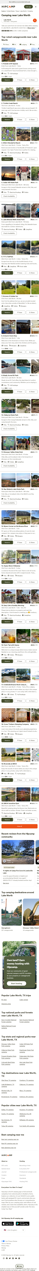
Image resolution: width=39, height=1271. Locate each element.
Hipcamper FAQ (6, 1181)
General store (5, 1169)
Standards (23, 1178)
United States (11, 11)
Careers (3, 1175)
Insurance (23, 1175)
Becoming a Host (25, 1165)
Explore (3, 11)
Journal (3, 1172)
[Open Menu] (35, 6)
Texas (17, 11)
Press (3, 1178)
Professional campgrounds (28, 1172)
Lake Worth (23, 11)
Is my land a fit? (24, 1169)
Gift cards (4, 1165)
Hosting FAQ (24, 1181)
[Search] (35, 20)
